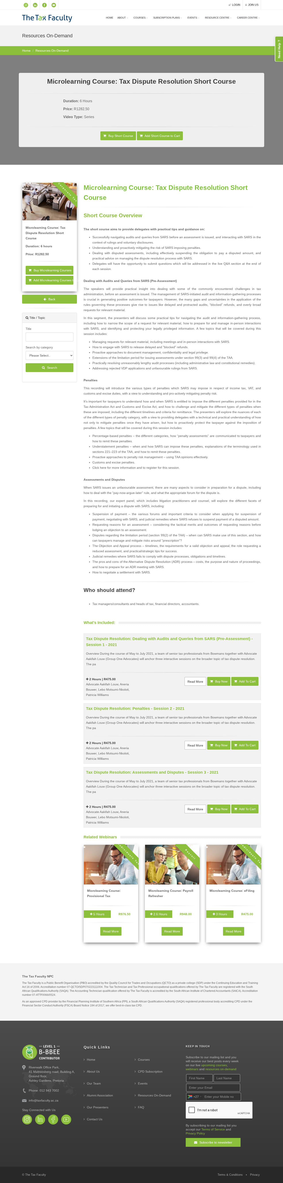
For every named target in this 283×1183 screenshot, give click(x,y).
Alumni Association (100, 1095)
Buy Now (221, 681)
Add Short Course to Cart (162, 136)
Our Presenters (97, 1107)
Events (192, 17)
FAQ (141, 1107)
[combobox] (194, 1096)
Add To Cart (247, 681)
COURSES (139, 17)
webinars (192, 1069)
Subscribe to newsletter (215, 1142)
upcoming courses (214, 1065)
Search (51, 367)
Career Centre (247, 17)
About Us (93, 1071)
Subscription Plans (166, 17)
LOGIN (236, 4)
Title (28, 329)
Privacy (255, 1174)
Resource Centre (217, 17)
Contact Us (94, 1119)
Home (109, 17)
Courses (144, 1059)
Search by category (39, 347)
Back (51, 299)
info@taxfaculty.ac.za (43, 1100)
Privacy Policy (195, 1133)
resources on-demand (220, 1069)
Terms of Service (213, 1129)
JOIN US (253, 4)
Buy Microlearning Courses (52, 270)
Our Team (94, 1083)
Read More (195, 681)
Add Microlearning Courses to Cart (53, 280)
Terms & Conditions (230, 1174)
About (121, 17)
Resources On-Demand (154, 1095)
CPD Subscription (150, 1071)
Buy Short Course (120, 136)
